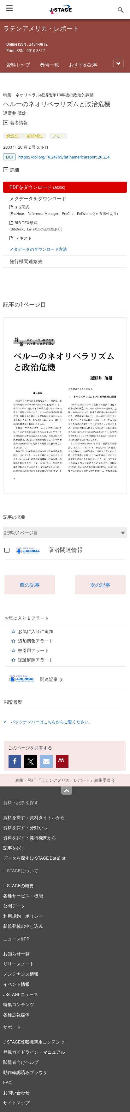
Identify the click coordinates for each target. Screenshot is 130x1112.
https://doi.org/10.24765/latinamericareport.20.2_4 (63, 157)
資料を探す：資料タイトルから (34, 817)
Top (66, 790)
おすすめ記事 (83, 64)
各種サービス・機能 (23, 896)
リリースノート (18, 964)
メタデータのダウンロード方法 (38, 249)
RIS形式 (22, 207)
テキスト (23, 238)
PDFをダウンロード (37, 187)
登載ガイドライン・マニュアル (34, 1052)
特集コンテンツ (18, 1004)
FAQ (7, 1082)
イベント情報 (16, 984)
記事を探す (14, 848)
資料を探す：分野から (25, 827)
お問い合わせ (16, 1092)
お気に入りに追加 (35, 631)
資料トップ (18, 64)
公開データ (14, 906)
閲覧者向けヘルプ (20, 1062)
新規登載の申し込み (23, 926)
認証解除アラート (35, 660)
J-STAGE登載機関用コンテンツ (34, 1042)
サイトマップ (16, 1103)
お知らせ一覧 (16, 954)
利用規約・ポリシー (23, 916)
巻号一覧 (49, 64)
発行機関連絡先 (26, 261)
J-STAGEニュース (20, 994)
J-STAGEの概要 (18, 885)
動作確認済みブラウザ (25, 1072)
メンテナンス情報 (20, 974)
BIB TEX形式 (26, 222)
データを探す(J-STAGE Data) (32, 858)
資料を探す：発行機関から (29, 838)
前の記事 (30, 584)
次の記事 (100, 584)
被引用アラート (33, 650)
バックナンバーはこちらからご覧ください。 (52, 722)
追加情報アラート (35, 641)
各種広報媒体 (16, 1015)
